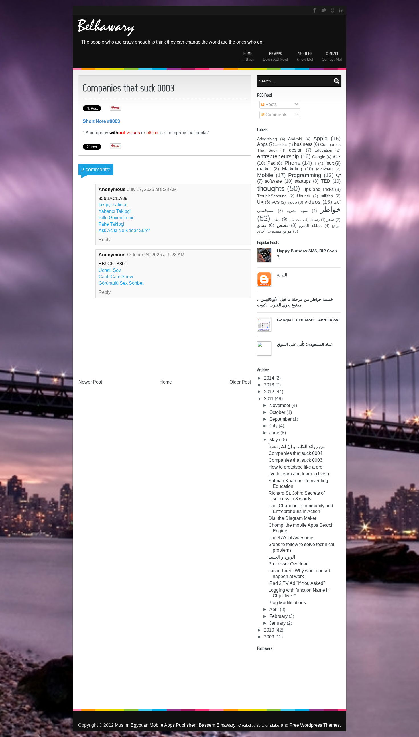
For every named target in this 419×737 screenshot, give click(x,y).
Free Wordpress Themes (315, 725)
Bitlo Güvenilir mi (116, 217)
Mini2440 (324, 169)
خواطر (330, 209)
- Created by (257, 726)
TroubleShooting (272, 196)
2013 (269, 384)
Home (166, 382)
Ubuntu (303, 196)
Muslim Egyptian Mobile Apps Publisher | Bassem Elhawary (175, 725)
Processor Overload (289, 563)
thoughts (271, 188)
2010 (269, 630)
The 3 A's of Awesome (291, 537)
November (280, 405)
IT (315, 163)
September (281, 419)
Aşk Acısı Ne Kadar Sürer (124, 230)
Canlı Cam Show (116, 276)
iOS (337, 156)
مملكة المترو (310, 225)
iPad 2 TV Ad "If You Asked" (297, 583)
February (279, 616)
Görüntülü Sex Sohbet (121, 283)
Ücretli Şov (110, 270)
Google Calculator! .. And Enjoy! (308, 320)
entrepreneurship (278, 156)
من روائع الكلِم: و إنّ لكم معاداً (297, 446)
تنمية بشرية (297, 210)
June (274, 432)
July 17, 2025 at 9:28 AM (152, 189)
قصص (283, 225)
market (264, 168)
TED (325, 181)
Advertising (267, 139)
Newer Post (90, 382)
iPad (271, 163)
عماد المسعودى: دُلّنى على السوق (305, 344)
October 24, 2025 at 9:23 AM (155, 254)
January (278, 623)
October (277, 412)
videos (312, 202)
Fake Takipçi (111, 224)
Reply (105, 239)
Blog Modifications (287, 602)
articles (281, 144)
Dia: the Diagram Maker (292, 518)
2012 (269, 391)
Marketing (292, 168)
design (296, 150)
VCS (276, 202)
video (292, 202)
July (274, 426)
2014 (269, 378)
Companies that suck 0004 (295, 453)
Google (318, 156)
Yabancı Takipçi (115, 211)
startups (303, 181)
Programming (304, 175)
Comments (275, 114)
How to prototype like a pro (295, 467)
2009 (269, 636)
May (274, 439)
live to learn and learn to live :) (299, 473)
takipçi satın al (113, 204)
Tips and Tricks (317, 189)
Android (295, 139)
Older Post (240, 382)
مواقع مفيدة (282, 231)
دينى (276, 219)
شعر (330, 219)
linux (329, 163)
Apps (262, 144)
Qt (338, 175)
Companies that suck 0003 (295, 460)
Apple (320, 138)
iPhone (292, 163)
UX (260, 202)
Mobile (265, 175)
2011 (269, 398)
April (274, 609)
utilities (327, 196)
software (273, 181)
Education (323, 150)
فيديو (262, 225)
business (303, 144)
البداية (282, 275)
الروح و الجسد (282, 557)
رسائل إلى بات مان (304, 219)
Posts (270, 104)
